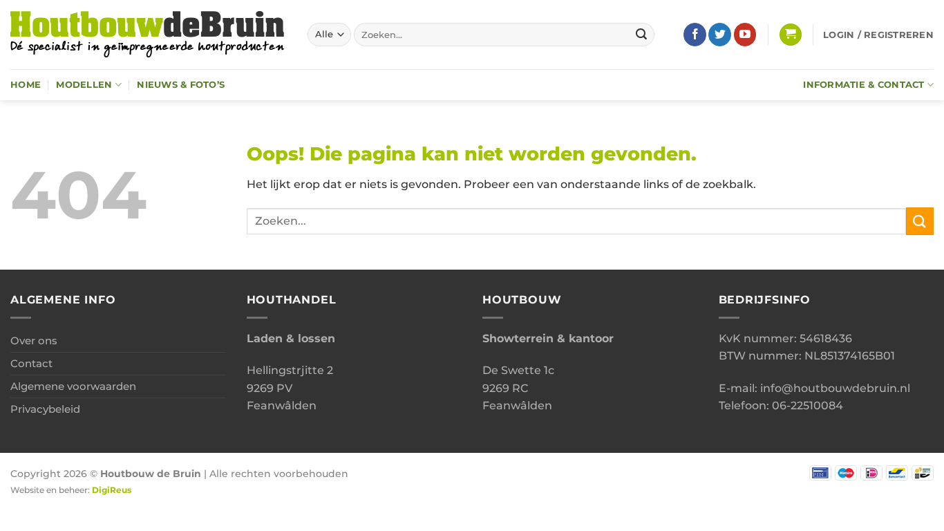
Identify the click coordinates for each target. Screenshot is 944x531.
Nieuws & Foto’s (181, 85)
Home (25, 85)
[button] (791, 35)
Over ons (33, 340)
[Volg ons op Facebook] (694, 34)
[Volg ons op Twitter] (719, 34)
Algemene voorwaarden (73, 386)
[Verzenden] (641, 34)
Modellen (84, 85)
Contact (31, 363)
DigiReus (111, 490)
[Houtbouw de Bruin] (148, 34)
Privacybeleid (45, 409)
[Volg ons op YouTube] (745, 34)
